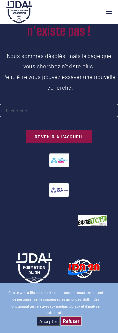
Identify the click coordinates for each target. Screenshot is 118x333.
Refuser (71, 321)
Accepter (48, 321)
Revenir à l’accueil (59, 136)
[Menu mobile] (109, 11)
